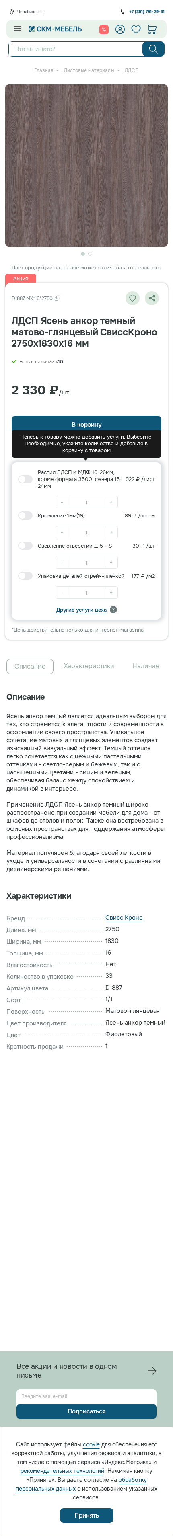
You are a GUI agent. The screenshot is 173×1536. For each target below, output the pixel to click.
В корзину (87, 425)
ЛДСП (132, 70)
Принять (86, 1515)
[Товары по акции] (104, 29)
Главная (43, 70)
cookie (91, 1444)
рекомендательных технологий (62, 1470)
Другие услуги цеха (81, 609)
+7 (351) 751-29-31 (147, 11)
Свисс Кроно (124, 918)
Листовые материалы (89, 70)
